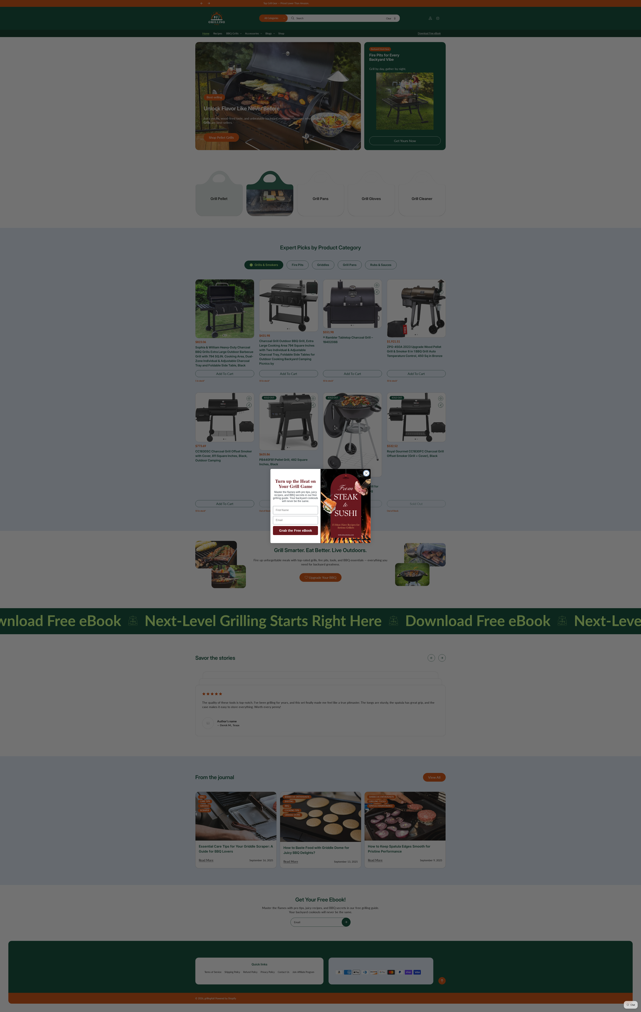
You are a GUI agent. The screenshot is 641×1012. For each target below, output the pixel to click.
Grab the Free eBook (295, 530)
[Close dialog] (366, 473)
